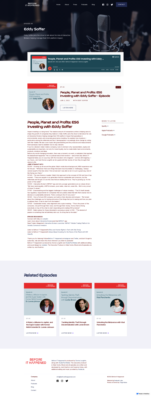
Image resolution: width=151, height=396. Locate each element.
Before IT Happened (55, 238)
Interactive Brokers (46, 221)
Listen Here (68, 108)
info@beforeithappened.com (66, 377)
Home (58, 4)
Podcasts (84, 4)
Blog (93, 4)
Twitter (76, 238)
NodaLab (81, 369)
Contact (121, 4)
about (67, 4)
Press (75, 4)
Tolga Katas (123, 382)
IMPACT (61, 221)
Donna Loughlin (81, 360)
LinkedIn (45, 219)
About (33, 380)
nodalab (44, 245)
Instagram (67, 238)
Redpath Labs (118, 380)
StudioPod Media (71, 243)
